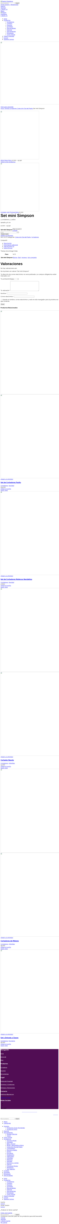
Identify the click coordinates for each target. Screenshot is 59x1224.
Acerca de (3, 1057)
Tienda (6, 108)
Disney (9, 1152)
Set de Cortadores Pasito (11, 482)
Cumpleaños (11, 1148)
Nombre (4, 293)
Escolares (12, 1041)
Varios (9, 1136)
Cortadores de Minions (10, 941)
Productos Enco (12, 1129)
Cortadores (10, 22)
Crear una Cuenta (6, 1213)
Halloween (10, 1156)
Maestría (9, 1159)
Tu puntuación (5, 279)
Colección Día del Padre (25, 108)
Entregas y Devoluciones (8, 1088)
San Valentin (11, 1169)
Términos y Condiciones (7, 1084)
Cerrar (3, 1204)
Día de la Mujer (12, 1140)
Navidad (11, 485)
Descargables (11, 28)
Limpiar (15, 230)
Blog (2, 1060)
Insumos (9, 25)
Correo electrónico (7, 296)
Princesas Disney (12, 1166)
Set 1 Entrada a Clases (9, 1038)
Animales (10, 1142)
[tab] (31, 243)
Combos (9, 23)
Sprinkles (10, 26)
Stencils (9, 30)
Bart (19, 257)
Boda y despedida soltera (15, 1145)
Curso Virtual (11, 34)
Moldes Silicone (12, 1134)
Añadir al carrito (4, 234)
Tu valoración (5, 290)
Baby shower (11, 1144)
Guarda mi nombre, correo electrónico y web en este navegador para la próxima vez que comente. (29, 300)
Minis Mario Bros (6, 160)
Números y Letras (13, 1163)
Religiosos (10, 1167)
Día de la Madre (12, 1150)
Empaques (10, 33)
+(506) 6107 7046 (6, 1097)
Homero (24, 257)
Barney (15, 257)
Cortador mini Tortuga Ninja (10, 212)
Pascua (9, 1164)
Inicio (2, 108)
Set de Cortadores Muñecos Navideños (16, 579)
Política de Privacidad (7, 1081)
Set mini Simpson (6, 230)
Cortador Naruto (7, 760)
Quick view (4, 490)
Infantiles (12, 763)
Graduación (10, 1155)
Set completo (32, 257)
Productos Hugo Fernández (16, 1128)
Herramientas (11, 31)
